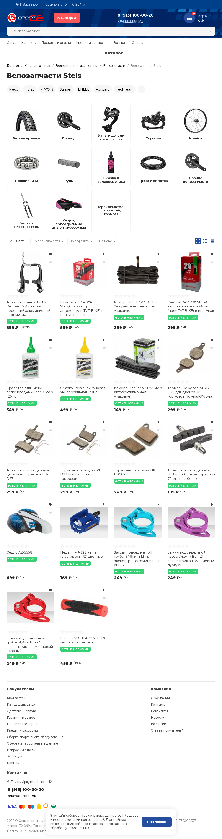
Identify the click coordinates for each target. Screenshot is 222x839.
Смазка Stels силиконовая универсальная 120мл (82, 390)
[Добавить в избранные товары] (50, 262)
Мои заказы (16, 698)
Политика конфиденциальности (32, 831)
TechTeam (125, 89)
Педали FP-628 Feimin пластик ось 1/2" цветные (81, 554)
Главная (13, 66)
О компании (160, 698)
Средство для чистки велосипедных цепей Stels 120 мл (30, 392)
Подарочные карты (22, 724)
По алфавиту (79, 241)
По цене (105, 241)
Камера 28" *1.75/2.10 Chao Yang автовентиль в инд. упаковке (136, 306)
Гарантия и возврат (22, 718)
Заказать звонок (130, 20)
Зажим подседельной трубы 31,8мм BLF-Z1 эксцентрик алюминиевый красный (30, 644)
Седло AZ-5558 (19, 552)
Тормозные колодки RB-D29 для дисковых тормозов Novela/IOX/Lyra (190, 392)
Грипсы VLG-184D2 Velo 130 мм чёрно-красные (83, 640)
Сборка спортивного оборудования (35, 737)
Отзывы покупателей (167, 730)
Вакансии (158, 724)
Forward (103, 89)
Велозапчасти (114, 66)
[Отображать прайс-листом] (212, 241)
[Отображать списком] (205, 241)
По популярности (46, 241)
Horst (29, 89)
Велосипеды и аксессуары (77, 66)
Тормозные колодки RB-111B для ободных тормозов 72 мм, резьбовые (191, 474)
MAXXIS (46, 89)
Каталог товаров (37, 66)
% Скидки (14, 756)
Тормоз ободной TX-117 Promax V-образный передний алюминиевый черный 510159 (28, 308)
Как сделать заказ (21, 704)
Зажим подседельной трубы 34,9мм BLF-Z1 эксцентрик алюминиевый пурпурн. (191, 558)
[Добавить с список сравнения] (50, 254)
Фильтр (19, 241)
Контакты (28, 43)
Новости (157, 718)
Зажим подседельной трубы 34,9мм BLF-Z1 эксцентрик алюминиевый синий (137, 558)
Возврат (120, 43)
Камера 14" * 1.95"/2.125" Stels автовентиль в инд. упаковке (138, 392)
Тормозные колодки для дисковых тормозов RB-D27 (28, 474)
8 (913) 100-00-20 (136, 15)
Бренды (13, 763)
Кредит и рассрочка (92, 43)
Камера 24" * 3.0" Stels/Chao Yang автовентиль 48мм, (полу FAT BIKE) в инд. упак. (191, 306)
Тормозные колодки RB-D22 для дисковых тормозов (81, 474)
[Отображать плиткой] (198, 241)
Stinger (66, 89)
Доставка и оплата (56, 43)
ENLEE (83, 89)
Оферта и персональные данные (32, 743)
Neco (13, 89)
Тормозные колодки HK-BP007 (135, 472)
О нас (11, 43)
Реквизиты (159, 711)
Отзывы (138, 43)
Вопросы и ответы (21, 750)
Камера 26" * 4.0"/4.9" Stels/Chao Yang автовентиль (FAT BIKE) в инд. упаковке (81, 308)
